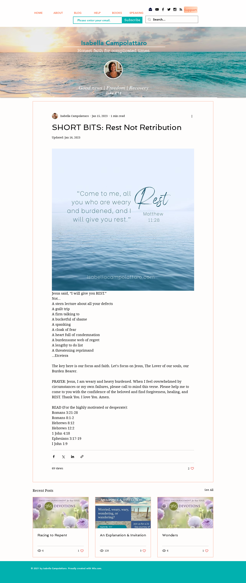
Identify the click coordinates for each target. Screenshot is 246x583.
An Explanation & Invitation (123, 535)
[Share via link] (82, 456)
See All (208, 490)
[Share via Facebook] (54, 456)
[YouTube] (157, 9)
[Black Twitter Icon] (169, 9)
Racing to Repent (52, 535)
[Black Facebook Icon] (163, 9)
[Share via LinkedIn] (72, 456)
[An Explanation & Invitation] (123, 512)
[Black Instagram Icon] (175, 9)
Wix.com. (97, 568)
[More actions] (191, 116)
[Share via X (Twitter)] (63, 456)
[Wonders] (185, 512)
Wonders (170, 535)
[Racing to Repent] (60, 512)
